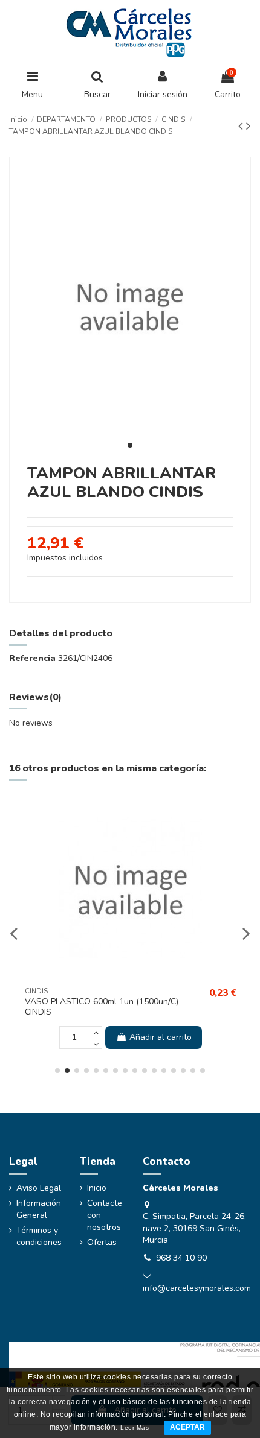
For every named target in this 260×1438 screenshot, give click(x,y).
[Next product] (248, 126)
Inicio (96, 1188)
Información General (38, 1209)
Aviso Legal (38, 1188)
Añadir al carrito (160, 1037)
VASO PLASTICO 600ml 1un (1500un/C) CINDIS (101, 1007)
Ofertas (102, 1242)
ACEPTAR (187, 1427)
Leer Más (134, 1427)
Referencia (32, 658)
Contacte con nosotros (104, 1214)
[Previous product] (242, 126)
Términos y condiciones (39, 1236)
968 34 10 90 (181, 1258)
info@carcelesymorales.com (197, 1288)
